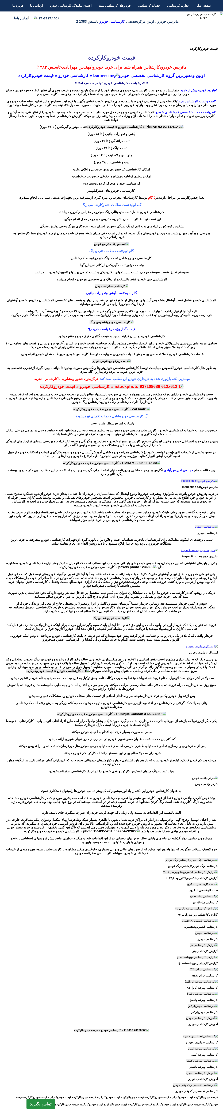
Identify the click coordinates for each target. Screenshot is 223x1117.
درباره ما (17, 5)
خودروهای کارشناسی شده (115, 5)
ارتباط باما (36, 5)
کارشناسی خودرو (112, 21)
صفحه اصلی (203, 5)
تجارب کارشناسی (178, 5)
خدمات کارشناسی (149, 5)
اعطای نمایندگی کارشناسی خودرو (71, 5)
